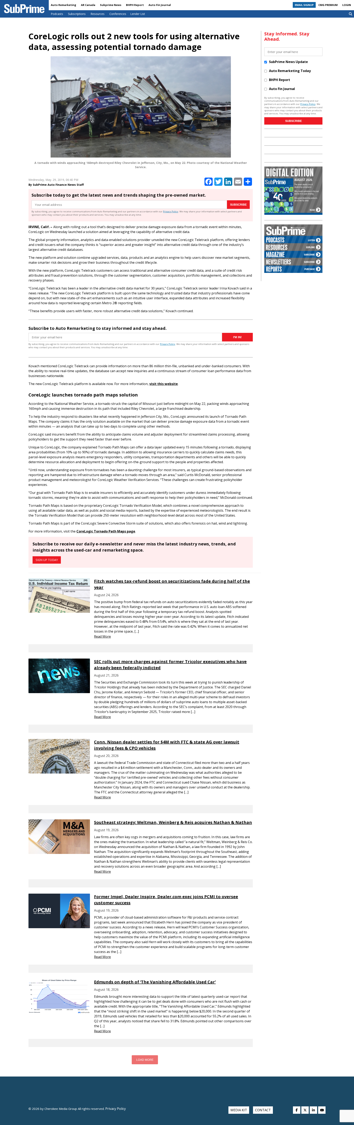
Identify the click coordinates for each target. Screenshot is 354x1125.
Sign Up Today (47, 560)
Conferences (117, 14)
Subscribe (238, 204)
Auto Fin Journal (160, 5)
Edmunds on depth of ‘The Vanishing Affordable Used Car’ (155, 982)
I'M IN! (237, 337)
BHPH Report (135, 5)
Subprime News (110, 5)
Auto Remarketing (63, 5)
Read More (102, 636)
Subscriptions (77, 14)
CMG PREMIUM (328, 5)
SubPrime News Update (288, 62)
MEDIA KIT (238, 1110)
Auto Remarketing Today (290, 71)
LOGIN (346, 5)
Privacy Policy (170, 211)
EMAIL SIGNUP (304, 5)
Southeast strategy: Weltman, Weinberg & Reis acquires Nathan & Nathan (173, 822)
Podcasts (57, 14)
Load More (144, 1059)
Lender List (137, 14)
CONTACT (263, 1110)
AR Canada (88, 5)
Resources (97, 14)
